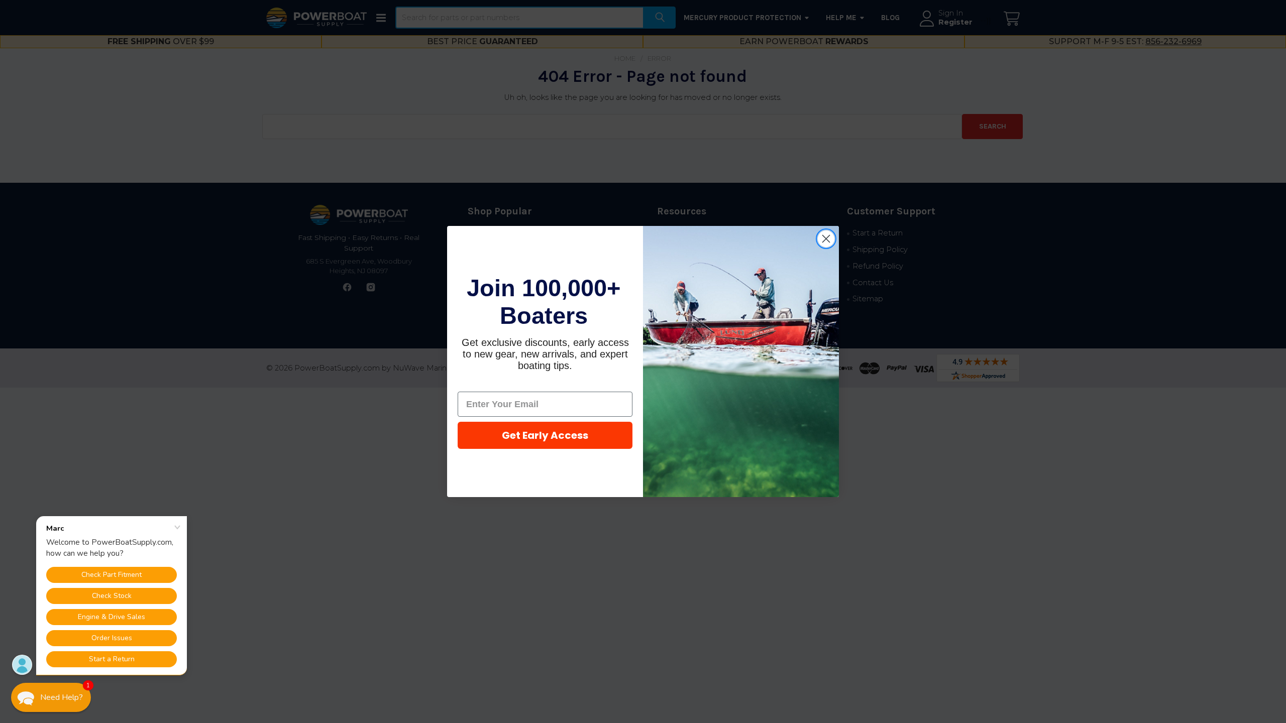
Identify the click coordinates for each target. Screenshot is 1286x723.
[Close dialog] (826, 239)
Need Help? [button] (61, 697)
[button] (51, 697)
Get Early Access (545, 435)
